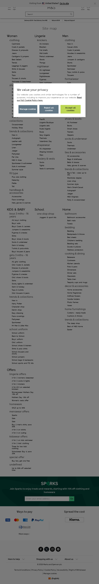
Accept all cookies (70, 109)
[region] (49, 100)
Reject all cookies (49, 109)
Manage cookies (28, 109)
